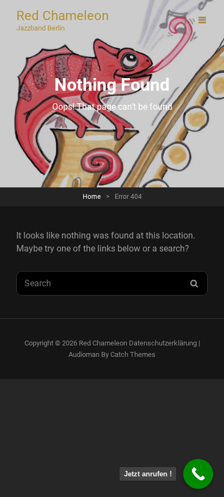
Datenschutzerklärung (163, 343)
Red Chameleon (62, 15)
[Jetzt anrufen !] (198, 474)
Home (92, 196)
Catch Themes (132, 354)
